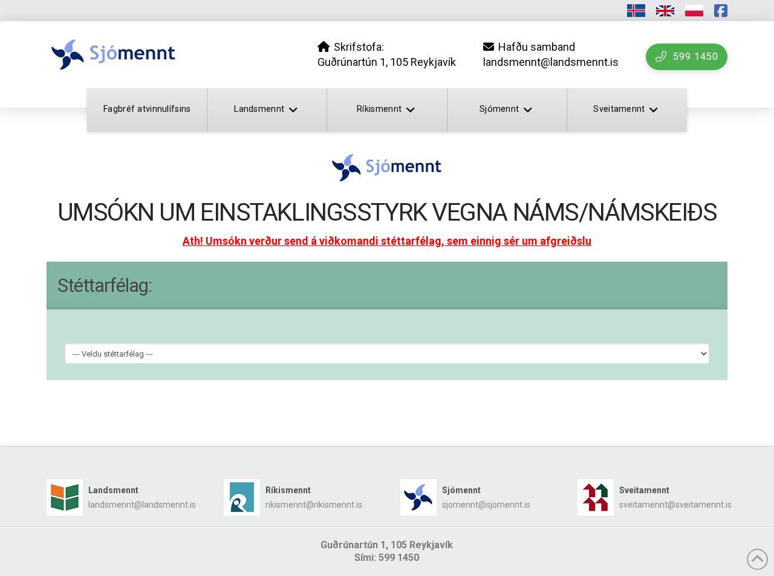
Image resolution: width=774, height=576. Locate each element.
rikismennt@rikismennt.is (313, 505)
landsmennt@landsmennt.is (142, 505)
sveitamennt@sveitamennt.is (675, 505)
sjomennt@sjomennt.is (486, 505)
